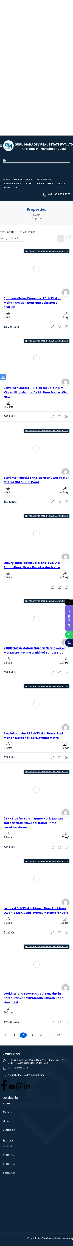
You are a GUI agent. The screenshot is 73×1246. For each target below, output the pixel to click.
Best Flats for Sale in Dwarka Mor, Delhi (46, 251)
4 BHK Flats (9, 1172)
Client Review (12, 183)
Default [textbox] (14, 238)
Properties (43, 179)
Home (6, 179)
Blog (29, 183)
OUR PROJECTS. (23, 179)
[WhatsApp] (69, 635)
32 (58, 1035)
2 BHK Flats (9, 1155)
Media (61, 183)
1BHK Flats (9, 1146)
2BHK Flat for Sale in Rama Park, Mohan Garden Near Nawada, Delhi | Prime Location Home (33, 822)
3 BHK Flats (9, 1164)
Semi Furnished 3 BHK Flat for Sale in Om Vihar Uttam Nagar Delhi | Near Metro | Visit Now (36, 392)
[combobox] (16, 238)
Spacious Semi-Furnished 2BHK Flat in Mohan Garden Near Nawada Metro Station (32, 302)
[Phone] (69, 643)
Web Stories (45, 183)
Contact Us (10, 187)
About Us (7, 1112)
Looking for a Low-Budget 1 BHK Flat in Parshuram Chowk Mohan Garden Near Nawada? (33, 998)
